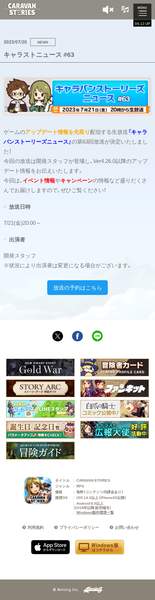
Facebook (77, 336)
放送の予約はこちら (77, 287)
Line (97, 336)
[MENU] (142, 12)
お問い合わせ (127, 527)
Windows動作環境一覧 (95, 512)
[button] (109, 9)
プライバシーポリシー (79, 527)
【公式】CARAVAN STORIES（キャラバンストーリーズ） (22, 9)
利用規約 (36, 527)
